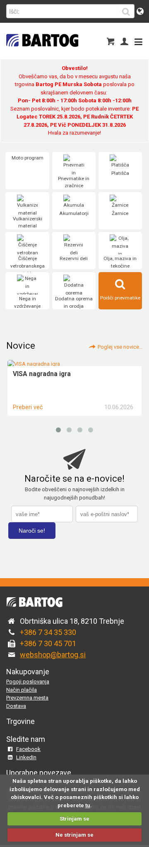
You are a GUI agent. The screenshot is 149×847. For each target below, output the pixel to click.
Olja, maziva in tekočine (120, 262)
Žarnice (120, 213)
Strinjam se (74, 819)
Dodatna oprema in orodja (74, 302)
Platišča (120, 173)
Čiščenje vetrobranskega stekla (27, 266)
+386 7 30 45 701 (48, 643)
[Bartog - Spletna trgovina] (41, 52)
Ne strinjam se (74, 835)
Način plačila (21, 690)
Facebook (28, 749)
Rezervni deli (74, 258)
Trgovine (20, 721)
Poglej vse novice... (120, 347)
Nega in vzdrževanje (27, 302)
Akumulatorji (74, 213)
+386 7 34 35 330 (48, 632)
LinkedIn (26, 757)
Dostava (16, 706)
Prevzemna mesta (27, 698)
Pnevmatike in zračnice (73, 182)
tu (87, 805)
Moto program (27, 158)
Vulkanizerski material (27, 222)
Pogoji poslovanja (27, 681)
